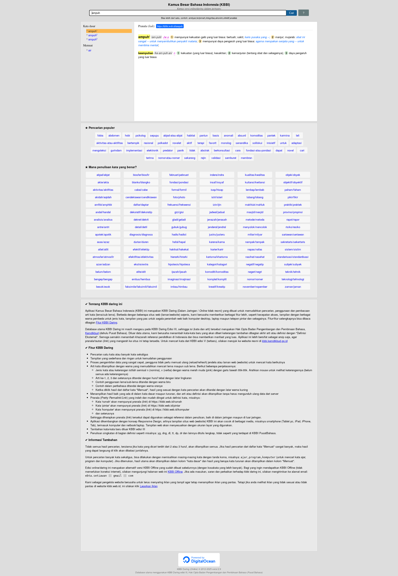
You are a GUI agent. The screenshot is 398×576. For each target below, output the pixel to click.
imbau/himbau (179, 287)
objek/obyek (293, 175)
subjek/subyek (293, 264)
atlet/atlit (103, 249)
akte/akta (103, 182)
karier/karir (217, 249)
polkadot (163, 143)
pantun (204, 135)
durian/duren (141, 242)
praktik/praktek (293, 204)
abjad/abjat (103, 175)
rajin (203, 158)
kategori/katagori (217, 264)
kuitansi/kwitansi (255, 182)
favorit (212, 143)
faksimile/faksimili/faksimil (141, 287)
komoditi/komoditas (217, 272)
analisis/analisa (103, 219)
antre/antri (103, 227)
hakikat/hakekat (179, 249)
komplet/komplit (217, 279)
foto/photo (179, 197)
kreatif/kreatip (217, 287)
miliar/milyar (255, 234)
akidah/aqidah (103, 197)
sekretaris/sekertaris (293, 242)
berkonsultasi (222, 150)
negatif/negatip (255, 264)
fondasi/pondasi (179, 182)
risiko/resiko (293, 227)
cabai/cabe (141, 190)
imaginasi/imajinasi (179, 279)
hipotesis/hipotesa (179, 264)
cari (302, 150)
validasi (216, 158)
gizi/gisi (179, 212)
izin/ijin (217, 204)
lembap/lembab (255, 190)
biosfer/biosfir (141, 175)
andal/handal (103, 212)
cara (237, 150)
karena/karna (217, 242)
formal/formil (179, 190)
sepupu (154, 135)
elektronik (152, 150)
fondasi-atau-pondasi (258, 150)
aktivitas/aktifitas (103, 190)
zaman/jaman (293, 287)
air (89, 50)
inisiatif (271, 143)
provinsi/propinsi (293, 212)
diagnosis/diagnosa (141, 234)
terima (150, 158)
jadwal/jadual (217, 212)
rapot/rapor (292, 219)
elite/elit (141, 272)
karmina (285, 135)
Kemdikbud (92, 333)
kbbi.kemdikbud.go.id (275, 341)
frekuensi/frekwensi (179, 204)
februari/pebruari (179, 175)
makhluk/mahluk (255, 204)
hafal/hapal (179, 242)
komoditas (256, 135)
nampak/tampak (255, 242)
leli (297, 135)
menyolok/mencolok (255, 227)
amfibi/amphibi (103, 204)
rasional (148, 143)
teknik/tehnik (293, 272)
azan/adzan (103, 264)
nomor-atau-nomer (169, 158)
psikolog (141, 135)
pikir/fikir (293, 197)
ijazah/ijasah (179, 272)
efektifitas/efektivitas (141, 257)
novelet (176, 143)
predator (168, 150)
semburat (230, 158)
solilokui (257, 143)
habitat (191, 135)
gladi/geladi (179, 219)
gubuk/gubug (179, 227)
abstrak (204, 150)
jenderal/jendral (217, 227)
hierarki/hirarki (179, 257)
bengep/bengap (103, 279)
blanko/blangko (141, 182)
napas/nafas (255, 249)
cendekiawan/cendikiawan (141, 197)
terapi (201, 143)
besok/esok (103, 287)
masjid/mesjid (255, 212)
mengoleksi (99, 150)
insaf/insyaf (217, 182)
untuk (283, 143)
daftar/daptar (141, 204)
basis (216, 135)
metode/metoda (255, 219)
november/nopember (255, 287)
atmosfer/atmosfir (103, 257)
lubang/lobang (255, 197)
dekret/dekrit (141, 219)
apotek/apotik (103, 234)
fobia (100, 135)
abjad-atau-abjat (172, 135)
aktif (189, 143)
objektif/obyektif (292, 182)
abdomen (113, 135)
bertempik (133, 143)
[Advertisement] (225, 88)
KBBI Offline (175, 471)
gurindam (116, 150)
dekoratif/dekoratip (141, 212)
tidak (192, 150)
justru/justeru (217, 234)
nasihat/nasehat (255, 257)
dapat (279, 150)
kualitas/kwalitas (255, 175)
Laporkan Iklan (149, 486)
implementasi (134, 150)
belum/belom (103, 272)
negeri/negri (255, 272)
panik (180, 150)
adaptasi (296, 143)
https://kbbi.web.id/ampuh (170, 26)
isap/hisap (217, 190)
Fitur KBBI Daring (106, 322)
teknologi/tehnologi (293, 279)
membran (246, 158)
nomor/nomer (255, 279)
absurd (242, 135)
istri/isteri (216, 197)
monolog (226, 143)
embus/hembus (141, 279)
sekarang (189, 158)
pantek (271, 135)
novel (290, 150)
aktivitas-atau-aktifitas (109, 143)
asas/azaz (103, 242)
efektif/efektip (141, 249)
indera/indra (217, 175)
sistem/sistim (293, 249)
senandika (242, 143)
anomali (228, 135)
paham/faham (293, 190)
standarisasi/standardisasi (292, 257)
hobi (127, 135)
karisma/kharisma (217, 257)
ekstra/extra (141, 264)
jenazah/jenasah (217, 219)
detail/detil (141, 227)
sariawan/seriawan (293, 234)
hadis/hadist (179, 234)
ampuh (92, 31)
